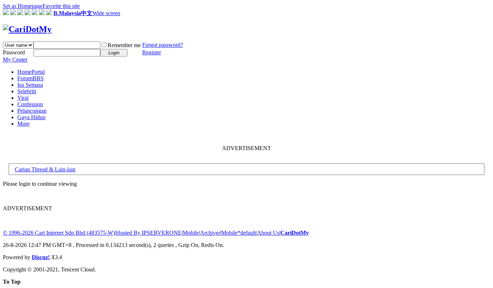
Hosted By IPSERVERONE (149, 233)
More (23, 124)
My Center (15, 60)
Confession (30, 104)
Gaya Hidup (31, 117)
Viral (23, 98)
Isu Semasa (30, 85)
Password (14, 52)
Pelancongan (32, 111)
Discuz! (41, 257)
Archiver (210, 233)
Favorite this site (61, 6)
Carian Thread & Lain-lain (45, 169)
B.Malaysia (67, 13)
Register (151, 52)
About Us (268, 233)
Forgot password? (162, 45)
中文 (86, 13)
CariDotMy (294, 233)
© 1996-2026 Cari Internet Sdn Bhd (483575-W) (59, 233)
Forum (30, 78)
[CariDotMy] (27, 29)
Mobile (191, 233)
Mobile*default (238, 233)
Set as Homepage (23, 6)
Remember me (124, 45)
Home (31, 72)
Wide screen (106, 13)
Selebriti (26, 91)
